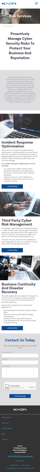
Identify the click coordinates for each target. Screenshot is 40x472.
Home (4, 26)
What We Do (6, 417)
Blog (3, 434)
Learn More (12, 186)
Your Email (5, 359)
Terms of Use (25, 465)
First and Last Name (7, 352)
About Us (5, 423)
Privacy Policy (15, 465)
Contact (5, 439)
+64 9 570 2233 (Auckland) (20, 456)
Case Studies (7, 428)
